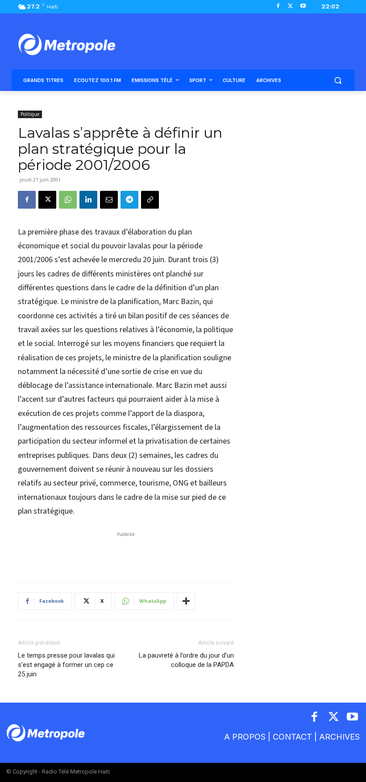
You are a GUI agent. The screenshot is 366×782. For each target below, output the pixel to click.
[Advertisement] (125, 552)
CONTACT (292, 736)
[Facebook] (278, 6)
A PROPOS (245, 736)
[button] (337, 80)
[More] (186, 601)
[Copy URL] (150, 200)
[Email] (109, 200)
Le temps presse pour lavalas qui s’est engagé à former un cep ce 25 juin (66, 664)
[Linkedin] (88, 200)
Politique (30, 114)
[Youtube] (303, 6)
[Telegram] (129, 200)
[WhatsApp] (68, 200)
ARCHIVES (339, 736)
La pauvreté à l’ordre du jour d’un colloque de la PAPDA (186, 660)
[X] (290, 6)
